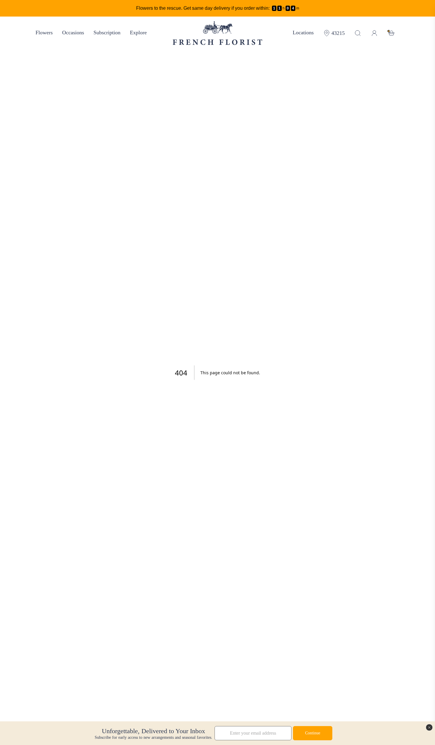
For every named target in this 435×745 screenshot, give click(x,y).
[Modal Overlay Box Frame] (217, 733)
